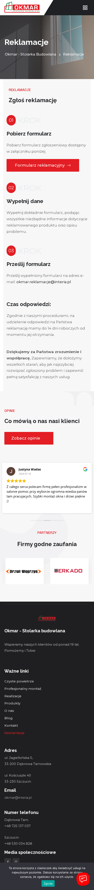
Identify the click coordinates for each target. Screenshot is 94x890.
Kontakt (11, 726)
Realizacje (12, 696)
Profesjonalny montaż (22, 689)
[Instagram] (15, 861)
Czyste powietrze (19, 681)
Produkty (12, 703)
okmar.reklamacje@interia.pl (43, 282)
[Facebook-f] (7, 861)
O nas (9, 711)
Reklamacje (14, 733)
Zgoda (48, 883)
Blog (8, 718)
